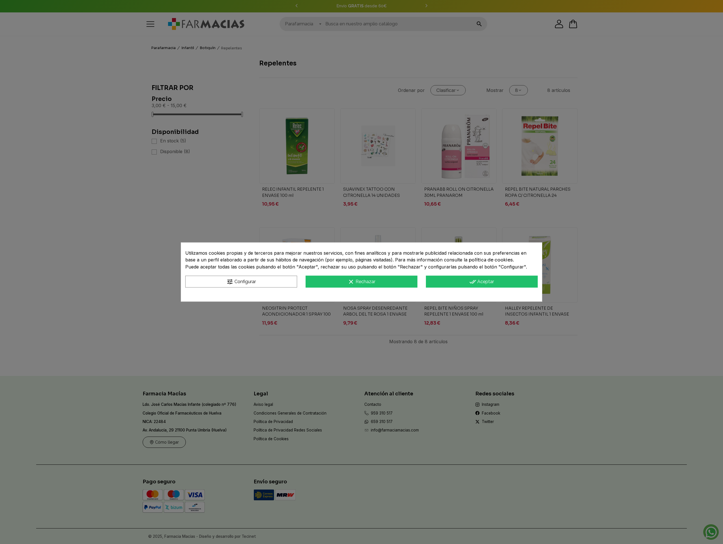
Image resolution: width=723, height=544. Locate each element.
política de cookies (491, 260)
